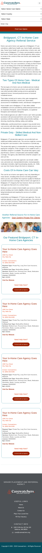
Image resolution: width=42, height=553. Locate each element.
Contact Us (21, 510)
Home (21, 504)
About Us (21, 507)
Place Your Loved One (21, 514)
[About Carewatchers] (10, 3)
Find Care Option (21, 29)
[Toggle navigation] (39, 3)
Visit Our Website (8, 280)
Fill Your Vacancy (21, 517)
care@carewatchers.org (22, 532)
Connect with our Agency (21, 290)
